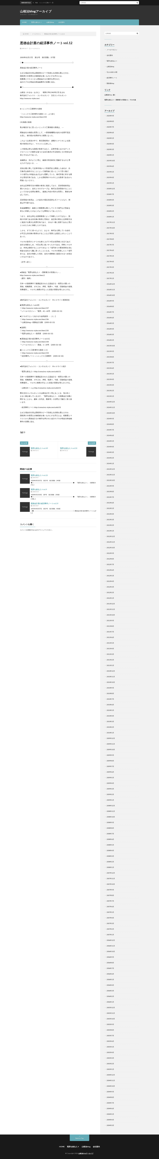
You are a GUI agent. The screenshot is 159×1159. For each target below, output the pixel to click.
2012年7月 (110, 564)
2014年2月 (110, 458)
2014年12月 (111, 402)
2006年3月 (110, 991)
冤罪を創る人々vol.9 (39, 489)
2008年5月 (110, 845)
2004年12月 (111, 1075)
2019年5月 (110, 172)
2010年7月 (110, 699)
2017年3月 (110, 267)
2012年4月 (110, 581)
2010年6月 (110, 705)
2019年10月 (111, 160)
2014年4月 (110, 447)
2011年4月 (110, 648)
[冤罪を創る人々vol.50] (91, 452)
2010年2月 (110, 727)
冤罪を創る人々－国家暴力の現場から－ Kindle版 (120, 100)
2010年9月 (110, 688)
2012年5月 (110, 576)
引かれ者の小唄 (112, 72)
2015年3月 (110, 385)
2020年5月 (110, 138)
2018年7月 (110, 194)
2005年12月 (111, 1007)
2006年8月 (110, 963)
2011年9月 (110, 620)
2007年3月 (110, 923)
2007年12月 (111, 873)
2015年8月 (110, 357)
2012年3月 (110, 587)
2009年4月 (110, 783)
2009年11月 (111, 744)
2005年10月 (111, 1019)
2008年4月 (110, 850)
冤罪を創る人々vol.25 (39, 475)
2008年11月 (111, 811)
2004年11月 (111, 1080)
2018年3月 (110, 205)
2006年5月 (110, 979)
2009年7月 (110, 766)
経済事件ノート (112, 78)
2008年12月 (111, 806)
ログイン (40, 530)
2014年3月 (110, 452)
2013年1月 (110, 531)
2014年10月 (111, 413)
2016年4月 (110, 329)
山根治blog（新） (110, 95)
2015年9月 (110, 351)
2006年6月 (110, 974)
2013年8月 (110, 491)
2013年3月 (110, 519)
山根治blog (50, 22)
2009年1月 (110, 800)
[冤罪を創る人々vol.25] (25, 479)
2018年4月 (110, 200)
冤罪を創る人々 (36, 22)
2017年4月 (110, 261)
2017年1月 (110, 278)
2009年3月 (110, 789)
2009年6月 (110, 772)
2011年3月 (110, 654)
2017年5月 (110, 256)
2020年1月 (110, 155)
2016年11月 (111, 289)
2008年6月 (110, 839)
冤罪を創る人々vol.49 (39, 448)
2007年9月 (110, 890)
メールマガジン (35, 48)
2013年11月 (111, 475)
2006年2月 (110, 996)
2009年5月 (110, 777)
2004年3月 (110, 1125)
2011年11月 (111, 609)
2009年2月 (110, 794)
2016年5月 (110, 323)
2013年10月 (111, 480)
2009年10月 (111, 749)
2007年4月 (110, 918)
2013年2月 (110, 525)
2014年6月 (110, 435)
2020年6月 (110, 132)
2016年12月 (111, 284)
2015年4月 (110, 379)
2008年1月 (110, 867)
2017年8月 (110, 239)
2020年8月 (110, 121)
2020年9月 (110, 116)
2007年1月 (110, 935)
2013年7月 (110, 497)
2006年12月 (111, 940)
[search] (137, 2)
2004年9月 (110, 1092)
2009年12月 (111, 738)
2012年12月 (111, 536)
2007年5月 (110, 912)
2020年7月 (110, 127)
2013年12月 (111, 469)
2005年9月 (110, 1024)
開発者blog (110, 83)
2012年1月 (110, 598)
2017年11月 (111, 222)
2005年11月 (111, 1013)
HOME (24, 22)
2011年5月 (110, 643)
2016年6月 (110, 318)
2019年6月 (110, 166)
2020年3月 (110, 149)
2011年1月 (110, 665)
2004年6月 (110, 1108)
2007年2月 (110, 929)
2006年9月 (110, 957)
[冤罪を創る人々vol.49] (25, 452)
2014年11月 (111, 407)
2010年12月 (111, 671)
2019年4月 (110, 177)
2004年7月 (110, 1103)
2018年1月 (110, 217)
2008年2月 (110, 862)
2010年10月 (111, 682)
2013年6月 (110, 503)
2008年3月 (110, 856)
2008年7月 (110, 834)
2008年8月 (110, 828)
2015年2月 (110, 390)
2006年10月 (111, 951)
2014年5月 (110, 441)
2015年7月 (110, 362)
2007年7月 (110, 901)
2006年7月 (110, 968)
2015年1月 (110, 396)
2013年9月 (110, 486)
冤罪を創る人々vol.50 (68, 448)
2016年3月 (110, 334)
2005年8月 (110, 1030)
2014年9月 (110, 418)
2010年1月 (110, 733)
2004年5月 (110, 1114)
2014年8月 (110, 424)
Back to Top (79, 1138)
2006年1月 (110, 1002)
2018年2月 (110, 211)
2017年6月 (110, 250)
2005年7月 (110, 1035)
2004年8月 (110, 1097)
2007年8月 (110, 895)
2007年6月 (110, 906)
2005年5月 (110, 1047)
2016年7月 (110, 312)
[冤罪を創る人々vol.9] (25, 493)
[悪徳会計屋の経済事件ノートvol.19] (25, 507)
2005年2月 (110, 1064)
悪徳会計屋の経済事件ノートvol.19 (44, 503)
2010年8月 (110, 693)
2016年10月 (111, 295)
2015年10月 (111, 346)
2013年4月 (110, 514)
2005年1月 (110, 1069)
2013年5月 (110, 508)
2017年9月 (110, 233)
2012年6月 (110, 570)
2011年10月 (111, 615)
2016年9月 (110, 301)
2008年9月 (110, 822)
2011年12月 (111, 604)
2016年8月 (110, 306)
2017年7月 (110, 245)
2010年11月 (111, 676)
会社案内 (61, 22)
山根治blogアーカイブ (36, 11)
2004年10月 (111, 1086)
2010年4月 (110, 716)
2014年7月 (110, 430)
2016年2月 (110, 340)
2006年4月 (110, 985)
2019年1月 (110, 183)
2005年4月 (110, 1052)
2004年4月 (110, 1120)
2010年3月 (110, 721)
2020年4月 (110, 144)
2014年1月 (110, 463)
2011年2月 (110, 660)
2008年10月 (111, 817)
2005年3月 (110, 1058)
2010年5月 (110, 710)
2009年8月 (110, 761)
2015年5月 (110, 374)
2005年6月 (110, 1041)
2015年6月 (110, 368)
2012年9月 (110, 553)
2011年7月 (110, 632)
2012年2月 (110, 592)
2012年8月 (110, 559)
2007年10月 (111, 884)
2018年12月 (111, 189)
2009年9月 (110, 755)
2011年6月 (110, 637)
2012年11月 (111, 542)
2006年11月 (111, 946)
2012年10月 (111, 547)
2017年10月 (111, 228)
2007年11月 (111, 878)
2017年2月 (110, 273)
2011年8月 (110, 626)
